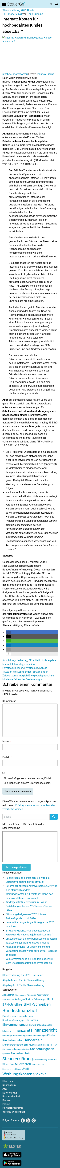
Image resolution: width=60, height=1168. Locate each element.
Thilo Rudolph (35, 14)
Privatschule (31, 667)
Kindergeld (34, 1040)
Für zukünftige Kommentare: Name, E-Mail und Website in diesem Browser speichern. (27, 780)
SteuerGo (7, 1064)
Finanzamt (21, 1030)
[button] (8, 632)
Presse (6, 1100)
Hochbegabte (48, 660)
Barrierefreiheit (11, 1096)
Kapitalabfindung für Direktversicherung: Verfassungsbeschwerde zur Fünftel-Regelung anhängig (31, 950)
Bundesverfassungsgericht (15, 1020)
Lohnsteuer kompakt (43, 1045)
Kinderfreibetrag (13, 1040)
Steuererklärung (17, 1058)
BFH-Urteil (34, 660)
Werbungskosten (17, 1074)
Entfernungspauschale (40, 1025)
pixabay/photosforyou (15, 74)
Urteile (30, 10)
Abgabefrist (8, 995)
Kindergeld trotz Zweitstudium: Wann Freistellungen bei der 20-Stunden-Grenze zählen (29, 906)
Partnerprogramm (13, 1107)
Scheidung (25, 1049)
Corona (34, 1020)
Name (7, 741)
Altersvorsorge (20, 995)
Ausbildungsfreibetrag (14, 660)
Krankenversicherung (13, 1044)
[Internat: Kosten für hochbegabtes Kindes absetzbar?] (30, 53)
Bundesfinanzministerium (17, 1016)
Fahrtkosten (7, 1031)
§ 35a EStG (40, 1074)
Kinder (51, 1035)
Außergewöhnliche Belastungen (30, 999)
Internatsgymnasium (24, 664)
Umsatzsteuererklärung (11, 1069)
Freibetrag (6, 1036)
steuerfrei (52, 1059)
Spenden (6, 1054)
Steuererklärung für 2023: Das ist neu (23, 975)
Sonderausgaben (42, 1049)
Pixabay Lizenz (45, 74)
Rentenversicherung (11, 1049)
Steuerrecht (21, 1064)
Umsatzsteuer (36, 1064)
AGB (5, 1088)
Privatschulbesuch (12, 667)
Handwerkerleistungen (36, 1035)
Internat (6, 664)
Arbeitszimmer (8, 999)
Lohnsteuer (29, 1045)
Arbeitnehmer (43, 995)
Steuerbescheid (21, 1053)
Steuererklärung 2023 (14, 10)
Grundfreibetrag (18, 1035)
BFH (50, 999)
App (29, 995)
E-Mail (7, 757)
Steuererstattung (40, 1060)
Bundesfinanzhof (19, 1010)
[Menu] (4, 4)
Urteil (25, 1069)
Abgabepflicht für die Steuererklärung (23, 985)
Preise (6, 1104)
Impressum (9, 1085)
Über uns (7, 1081)
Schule (43, 667)
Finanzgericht (44, 1030)
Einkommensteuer (15, 1025)
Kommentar (9, 701)
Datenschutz (9, 1092)
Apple (33, 995)
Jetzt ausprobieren (16, 867)
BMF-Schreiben (37, 1004)
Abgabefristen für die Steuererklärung (23, 980)
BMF (20, 1005)
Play (55, 1045)
